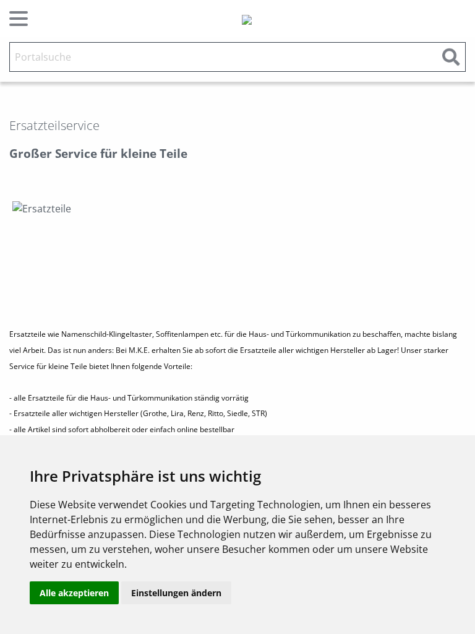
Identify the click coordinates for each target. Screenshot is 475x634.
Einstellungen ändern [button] (176, 593)
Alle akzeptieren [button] (74, 593)
